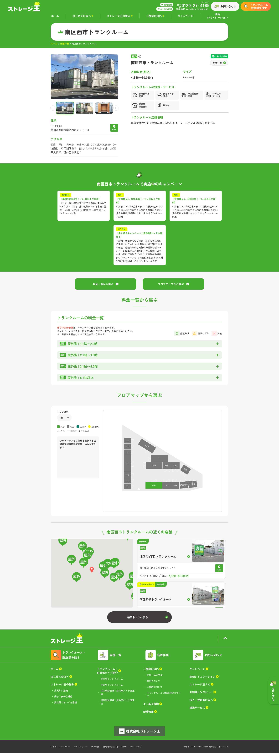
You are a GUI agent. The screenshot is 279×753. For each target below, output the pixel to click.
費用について (153, 681)
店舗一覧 (64, 43)
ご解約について (155, 686)
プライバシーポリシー (60, 746)
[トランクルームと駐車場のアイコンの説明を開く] (139, 56)
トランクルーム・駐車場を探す (74, 655)
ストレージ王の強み (118, 16)
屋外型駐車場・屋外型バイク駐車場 (117, 701)
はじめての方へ (82, 16)
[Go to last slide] (52, 108)
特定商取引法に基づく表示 (114, 746)
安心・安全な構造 (63, 696)
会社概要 (95, 746)
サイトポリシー (81, 746)
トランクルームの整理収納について (164, 694)
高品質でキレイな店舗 (65, 702)
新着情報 (163, 655)
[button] (65, 108)
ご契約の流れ (154, 16)
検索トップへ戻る (137, 617)
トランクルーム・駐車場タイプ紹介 (107, 671)
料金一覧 (217, 62)
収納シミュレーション (217, 15)
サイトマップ (136, 746)
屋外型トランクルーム (112, 684)
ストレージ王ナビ (200, 684)
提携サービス (197, 707)
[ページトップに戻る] (225, 639)
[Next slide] (116, 108)
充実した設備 (61, 690)
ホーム (55, 16)
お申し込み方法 (155, 675)
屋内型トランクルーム (112, 678)
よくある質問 (151, 704)
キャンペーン (185, 16)
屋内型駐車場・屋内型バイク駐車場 (117, 692)
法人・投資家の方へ (201, 700)
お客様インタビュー (201, 692)
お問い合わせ (228, 6)
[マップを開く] (114, 128)
